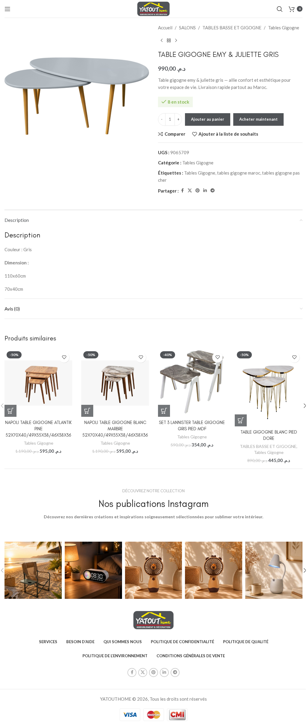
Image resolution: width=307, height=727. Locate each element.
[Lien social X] (190, 191)
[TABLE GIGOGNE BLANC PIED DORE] (269, 387)
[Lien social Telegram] (212, 191)
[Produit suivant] (176, 40)
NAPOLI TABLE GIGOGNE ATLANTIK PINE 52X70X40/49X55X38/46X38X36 (38, 429)
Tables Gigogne (283, 27)
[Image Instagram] (33, 570)
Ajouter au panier (207, 119)
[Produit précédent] (161, 40)
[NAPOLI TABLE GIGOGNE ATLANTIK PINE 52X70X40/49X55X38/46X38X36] (38, 383)
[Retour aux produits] (168, 40)
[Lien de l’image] (153, 619)
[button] (10, 411)
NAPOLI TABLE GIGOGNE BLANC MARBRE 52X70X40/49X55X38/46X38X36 (115, 429)
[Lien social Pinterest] (197, 191)
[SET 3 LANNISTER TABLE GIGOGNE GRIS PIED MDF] (192, 383)
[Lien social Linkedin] (205, 191)
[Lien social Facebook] (182, 191)
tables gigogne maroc (238, 172)
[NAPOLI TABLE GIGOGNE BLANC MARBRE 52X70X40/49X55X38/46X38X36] (115, 383)
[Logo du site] (153, 8)
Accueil (165, 27)
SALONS (187, 27)
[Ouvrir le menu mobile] (7, 9)
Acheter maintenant (258, 119)
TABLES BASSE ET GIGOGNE (231, 27)
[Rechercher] (280, 9)
